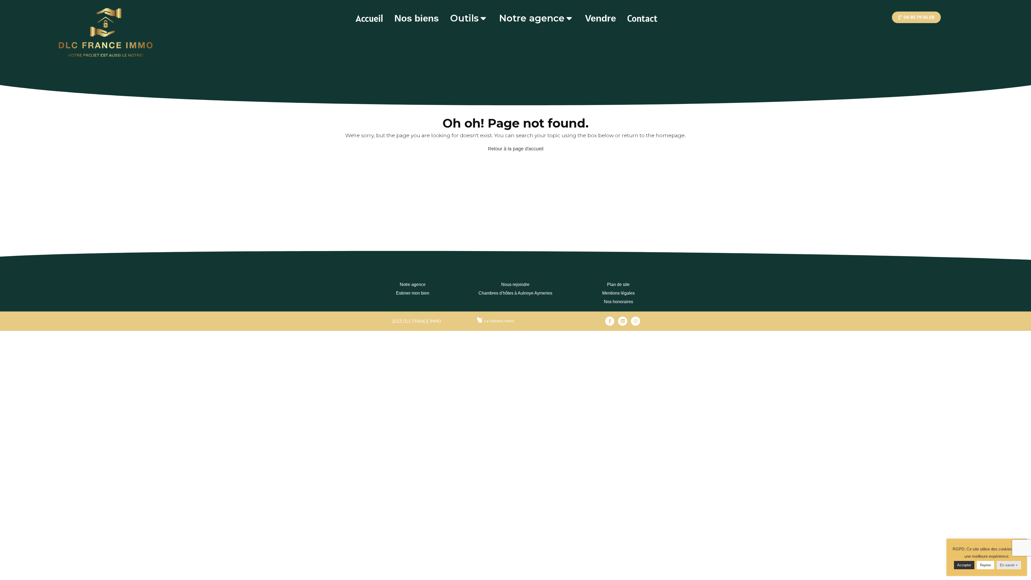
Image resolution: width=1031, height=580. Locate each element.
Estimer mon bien (412, 293)
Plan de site (618, 284)
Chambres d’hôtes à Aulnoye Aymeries (515, 293)
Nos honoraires (618, 301)
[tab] (369, 18)
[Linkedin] (622, 321)
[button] (916, 17)
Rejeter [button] (985, 565)
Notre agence (413, 284)
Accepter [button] (964, 565)
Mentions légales (618, 293)
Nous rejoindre (515, 284)
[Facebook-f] (609, 321)
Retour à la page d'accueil (515, 148)
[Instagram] (635, 321)
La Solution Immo (499, 321)
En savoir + (1009, 565)
